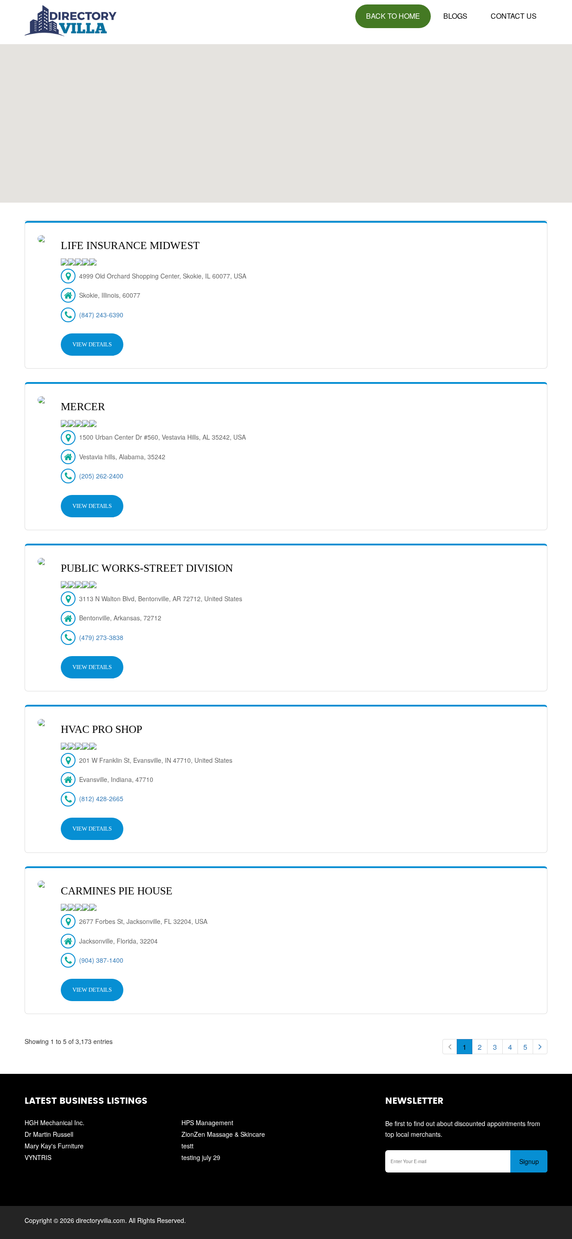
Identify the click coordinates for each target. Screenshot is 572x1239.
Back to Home (393, 16)
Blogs (455, 16)
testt (187, 1145)
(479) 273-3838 (101, 637)
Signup (529, 1161)
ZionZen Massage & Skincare (223, 1134)
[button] (286, 118)
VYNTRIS (38, 1157)
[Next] (540, 1046)
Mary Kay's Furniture (54, 1145)
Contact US (514, 16)
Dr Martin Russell (49, 1134)
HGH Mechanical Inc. (54, 1122)
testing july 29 (200, 1157)
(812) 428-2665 (101, 798)
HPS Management (207, 1122)
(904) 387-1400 (101, 960)
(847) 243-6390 (101, 314)
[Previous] (449, 1046)
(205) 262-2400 (101, 475)
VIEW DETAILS (92, 344)
